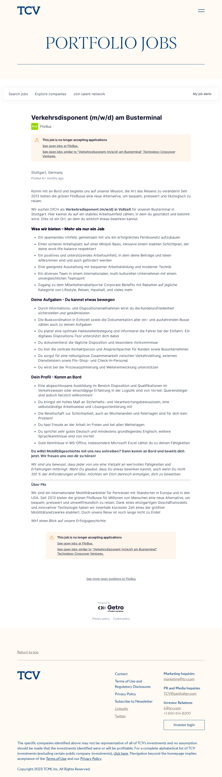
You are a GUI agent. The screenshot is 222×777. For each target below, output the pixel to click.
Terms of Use (56, 758)
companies (50, 94)
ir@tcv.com (172, 708)
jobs (18, 94)
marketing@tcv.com (179, 679)
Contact (121, 674)
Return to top (27, 652)
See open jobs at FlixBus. (60, 146)
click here (121, 753)
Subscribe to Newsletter (134, 701)
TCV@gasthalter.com (180, 693)
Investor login (184, 725)
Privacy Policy (125, 694)
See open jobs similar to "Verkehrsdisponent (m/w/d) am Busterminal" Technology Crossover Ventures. (108, 154)
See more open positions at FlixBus (111, 579)
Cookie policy (121, 618)
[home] (62, 10)
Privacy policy (101, 618)
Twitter (120, 716)
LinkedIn (121, 709)
